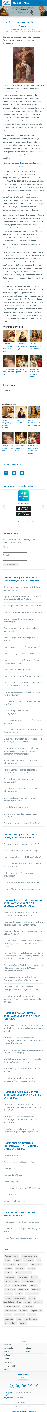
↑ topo (23, 1342)
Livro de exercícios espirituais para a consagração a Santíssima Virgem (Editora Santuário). (22, 1107)
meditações (23, 1289)
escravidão (22, 1277)
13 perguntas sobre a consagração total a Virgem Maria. (22, 588)
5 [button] (33, 522)
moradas (8, 1294)
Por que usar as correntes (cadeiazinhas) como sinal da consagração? (21, 771)
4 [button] (28, 522)
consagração (36, 1264)
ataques (17, 1260)
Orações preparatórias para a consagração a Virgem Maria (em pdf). (23, 1051)
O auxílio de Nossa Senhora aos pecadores (35, 346)
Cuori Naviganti (11, 1181)
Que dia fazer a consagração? (17, 807)
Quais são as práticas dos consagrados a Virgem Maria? (21, 790)
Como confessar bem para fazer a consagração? (18, 620)
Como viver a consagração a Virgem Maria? (23, 676)
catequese (22, 1264)
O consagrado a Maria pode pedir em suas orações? (22, 702)
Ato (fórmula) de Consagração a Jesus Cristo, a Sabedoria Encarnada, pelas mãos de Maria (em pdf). (23, 1028)
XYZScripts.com (32, 1411)
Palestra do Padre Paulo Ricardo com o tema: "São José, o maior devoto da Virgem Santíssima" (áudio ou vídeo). (23, 968)
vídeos (22, 1323)
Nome (6, 547)
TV (27, 1344)
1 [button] (14, 522)
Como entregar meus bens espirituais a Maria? (21, 639)
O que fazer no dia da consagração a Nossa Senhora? (22, 721)
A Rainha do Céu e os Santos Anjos (22, 346)
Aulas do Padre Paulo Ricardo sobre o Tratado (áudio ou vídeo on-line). (20, 914)
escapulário (9, 1277)
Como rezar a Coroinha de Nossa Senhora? (22, 857)
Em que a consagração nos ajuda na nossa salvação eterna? (22, 693)
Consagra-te (9, 1168)
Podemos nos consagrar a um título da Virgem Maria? (20, 761)
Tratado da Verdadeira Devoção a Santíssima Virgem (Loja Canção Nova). (21, 1130)
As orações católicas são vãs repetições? (21, 844)
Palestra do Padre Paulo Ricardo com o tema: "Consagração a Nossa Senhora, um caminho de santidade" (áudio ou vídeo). (23, 956)
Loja (28, 1351)
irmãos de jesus (19, 1285)
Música (7, 1355)
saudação (9, 1319)
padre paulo (28, 1306)
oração (27, 1302)
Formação (8, 1348)
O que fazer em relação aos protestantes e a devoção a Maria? (23, 865)
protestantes (10, 1310)
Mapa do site (20, 1397)
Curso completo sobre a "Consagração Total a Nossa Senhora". (23, 932)
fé (39, 1281)
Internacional (20, 1402)
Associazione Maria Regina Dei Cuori (20, 1162)
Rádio (28, 1348)
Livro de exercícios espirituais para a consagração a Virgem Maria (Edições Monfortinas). (20, 1119)
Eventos (7, 1344)
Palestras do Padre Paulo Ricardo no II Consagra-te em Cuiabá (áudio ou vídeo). (22, 988)
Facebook (12, 1386)
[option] (23, 498)
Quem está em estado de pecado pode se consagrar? (22, 815)
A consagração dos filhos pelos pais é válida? (23, 605)
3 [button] (23, 522)
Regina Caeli (36, 1310)
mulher (19, 1294)
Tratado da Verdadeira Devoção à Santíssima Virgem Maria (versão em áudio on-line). (22, 999)
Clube (6, 1359)
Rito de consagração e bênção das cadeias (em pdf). (22, 1070)
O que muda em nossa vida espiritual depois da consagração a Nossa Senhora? (23, 740)
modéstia (36, 1289)
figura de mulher (11, 1281)
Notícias (7, 1351)
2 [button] (18, 522)
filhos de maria (28, 1281)
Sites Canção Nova (44, 3)
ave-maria (29, 1260)
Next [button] (42, 507)
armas (7, 1260)
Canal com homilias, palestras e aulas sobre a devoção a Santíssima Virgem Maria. (23, 923)
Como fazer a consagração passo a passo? (22, 647)
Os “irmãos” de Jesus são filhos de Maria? (22, 882)
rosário (8, 1315)
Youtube (24, 1386)
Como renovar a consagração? (17, 669)
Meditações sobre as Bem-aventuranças (21, 1222)
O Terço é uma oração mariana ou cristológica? (18, 874)
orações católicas (12, 1306)
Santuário (8, 1362)
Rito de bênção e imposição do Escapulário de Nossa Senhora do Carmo (22, 1060)
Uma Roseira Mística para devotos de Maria (34, 373)
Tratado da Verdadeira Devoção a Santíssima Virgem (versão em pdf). (19, 1079)
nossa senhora (32, 1294)
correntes (20, 1268)
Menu (40, 3)
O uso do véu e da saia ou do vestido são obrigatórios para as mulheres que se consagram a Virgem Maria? (21, 751)
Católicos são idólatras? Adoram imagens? (22, 850)
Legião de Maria (11, 1194)
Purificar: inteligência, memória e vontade (7, 347)
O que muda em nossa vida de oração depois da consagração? (23, 730)
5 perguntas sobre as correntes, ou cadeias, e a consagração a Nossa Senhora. (23, 598)
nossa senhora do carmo (15, 1298)
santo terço (19, 1315)
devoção (31, 1268)
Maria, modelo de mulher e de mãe (8, 371)
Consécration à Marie (13, 1175)
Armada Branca (11, 1155)
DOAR (23, 1377)
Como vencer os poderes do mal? (22, 370)
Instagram (30, 1386)
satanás (31, 1315)
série (19, 1319)
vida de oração (31, 1319)
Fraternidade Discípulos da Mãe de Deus (22, 1188)
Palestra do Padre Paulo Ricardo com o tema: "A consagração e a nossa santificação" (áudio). (23, 943)
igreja (7, 1285)
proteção (23, 1310)
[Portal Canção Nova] (6, 3)
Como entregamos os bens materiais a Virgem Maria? (20, 629)
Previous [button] (4, 507)
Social (7, 1369)
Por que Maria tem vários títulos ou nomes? (22, 889)
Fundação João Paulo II (23, 1392)
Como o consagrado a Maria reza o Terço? (22, 653)
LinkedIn (36, 1386)
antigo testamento (29, 1256)
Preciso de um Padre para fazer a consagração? (18, 780)
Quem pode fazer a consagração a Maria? (22, 823)
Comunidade (9, 1366)
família (34, 1277)
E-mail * (6, 555)
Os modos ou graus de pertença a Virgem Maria (22, 1230)
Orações (37, 1302)
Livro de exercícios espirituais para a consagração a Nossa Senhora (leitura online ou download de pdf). (23, 1040)
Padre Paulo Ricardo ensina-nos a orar (20, 1238)
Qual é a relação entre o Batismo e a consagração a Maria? (19, 799)
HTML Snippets (14, 1411)
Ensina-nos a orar (23, 1273)
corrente (8, 1268)
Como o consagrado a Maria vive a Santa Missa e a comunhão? (21, 661)
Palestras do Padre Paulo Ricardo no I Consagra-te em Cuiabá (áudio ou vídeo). (22, 978)
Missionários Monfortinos (15, 1201)
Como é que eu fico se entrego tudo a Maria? (23, 612)
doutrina (8, 1273)
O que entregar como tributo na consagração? (18, 712)
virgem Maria (10, 1323)
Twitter (18, 1386)
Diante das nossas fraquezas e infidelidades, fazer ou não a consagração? (23, 684)
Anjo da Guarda (11, 1256)
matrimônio (10, 1289)
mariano (33, 1285)
